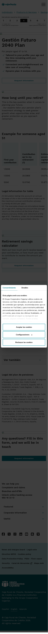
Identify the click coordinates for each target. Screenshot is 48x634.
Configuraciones (22, 335)
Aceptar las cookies (24, 327)
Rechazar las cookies (24, 342)
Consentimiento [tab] (9, 288)
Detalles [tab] (25, 288)
